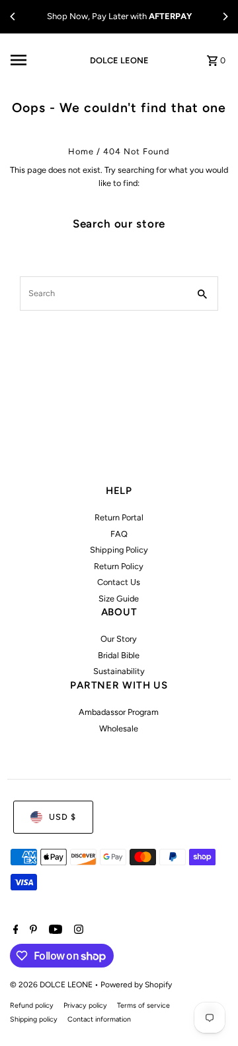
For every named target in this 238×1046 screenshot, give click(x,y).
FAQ (119, 534)
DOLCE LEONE (119, 60)
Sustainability (119, 671)
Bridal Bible (118, 655)
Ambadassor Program (119, 712)
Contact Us (118, 582)
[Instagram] (77, 930)
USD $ (62, 817)
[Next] (225, 16)
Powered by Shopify (136, 984)
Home (81, 151)
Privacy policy (85, 1005)
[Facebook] (14, 930)
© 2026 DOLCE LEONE (52, 984)
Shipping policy (34, 1019)
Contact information (99, 1019)
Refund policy (32, 1005)
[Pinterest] (31, 930)
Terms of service (143, 1005)
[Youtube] (54, 930)
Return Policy (118, 566)
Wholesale (118, 728)
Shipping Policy (119, 550)
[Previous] (13, 16)
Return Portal (119, 517)
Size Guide (119, 598)
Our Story (118, 639)
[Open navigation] (41, 60)
